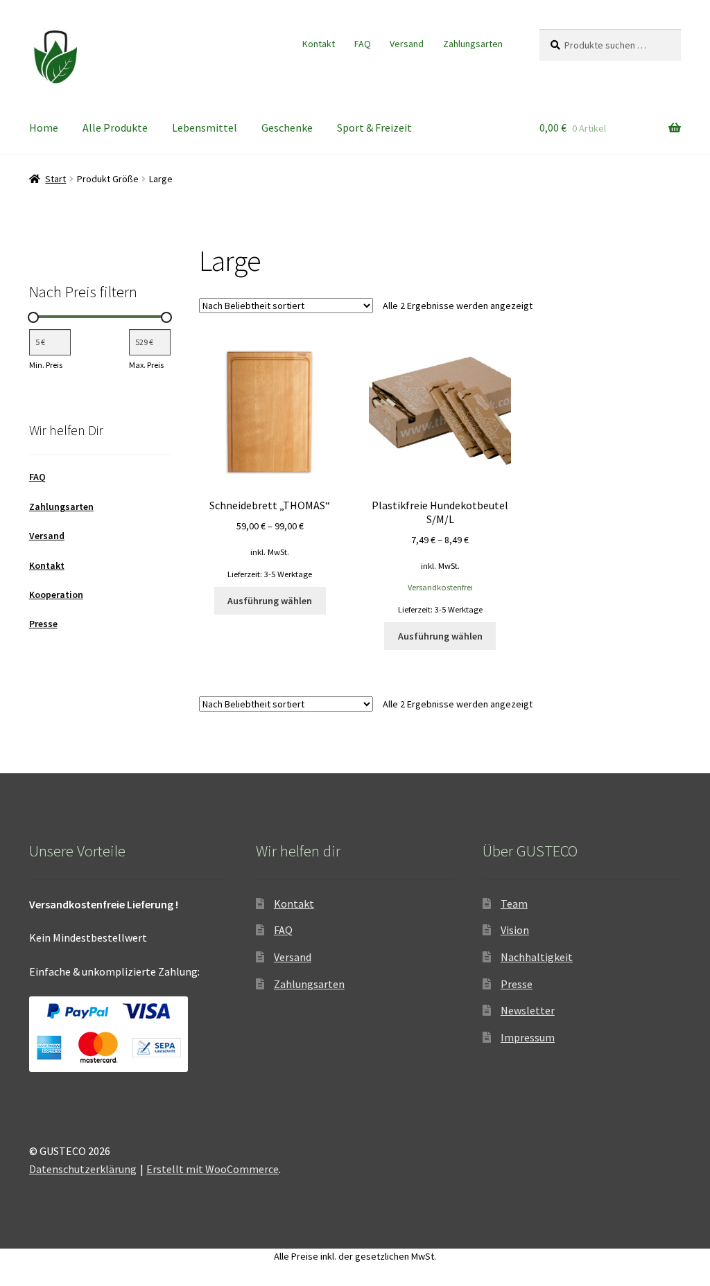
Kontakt (318, 43)
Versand (407, 43)
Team (514, 903)
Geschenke (287, 127)
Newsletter (528, 1010)
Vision (515, 930)
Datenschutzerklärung (83, 1169)
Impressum (528, 1037)
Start (55, 179)
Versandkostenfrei (440, 587)
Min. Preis (45, 365)
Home (43, 127)
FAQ (362, 43)
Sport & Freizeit (374, 127)
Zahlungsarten (473, 43)
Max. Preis (146, 365)
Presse (43, 623)
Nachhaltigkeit (537, 957)
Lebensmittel (204, 127)
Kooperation (56, 594)
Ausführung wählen (269, 600)
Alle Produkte (115, 127)
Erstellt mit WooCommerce (212, 1169)
